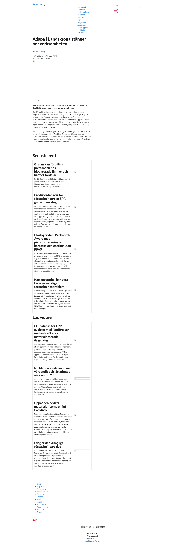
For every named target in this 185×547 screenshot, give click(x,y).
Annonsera (82, 9)
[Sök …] (127, 5)
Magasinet (82, 7)
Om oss (81, 17)
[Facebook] (35, 475)
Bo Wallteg (40, 51)
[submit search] (142, 6)
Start (79, 4)
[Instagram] (46, 475)
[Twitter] (41, 475)
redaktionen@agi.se (93, 541)
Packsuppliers (83, 12)
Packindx (81, 15)
